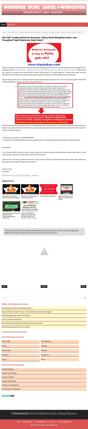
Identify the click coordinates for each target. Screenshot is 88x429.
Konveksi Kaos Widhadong (11, 389)
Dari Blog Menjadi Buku (48, 196)
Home (3, 25)
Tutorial (4, 359)
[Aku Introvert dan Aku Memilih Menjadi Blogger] (11, 189)
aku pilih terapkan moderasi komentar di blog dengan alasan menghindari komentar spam (44, 70)
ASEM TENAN (6, 341)
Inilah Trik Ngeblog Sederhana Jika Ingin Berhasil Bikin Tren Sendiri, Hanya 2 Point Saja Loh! (28, 216)
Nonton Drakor (6, 350)
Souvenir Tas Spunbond (10, 385)
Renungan (44, 350)
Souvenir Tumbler (8, 377)
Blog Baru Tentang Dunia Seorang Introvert (29, 197)
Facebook (52, 422)
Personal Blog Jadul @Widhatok (46, 425)
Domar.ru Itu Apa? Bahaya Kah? (12, 319)
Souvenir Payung (7, 369)
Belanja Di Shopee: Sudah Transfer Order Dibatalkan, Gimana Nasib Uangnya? (27, 312)
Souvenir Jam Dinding (9, 373)
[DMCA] (8, 396)
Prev (4, 286)
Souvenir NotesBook (9, 381)
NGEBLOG (44, 346)
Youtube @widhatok (64, 422)
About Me (11, 25)
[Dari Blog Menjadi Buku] (48, 189)
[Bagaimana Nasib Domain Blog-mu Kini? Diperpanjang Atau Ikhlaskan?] (11, 206)
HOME (19, 422)
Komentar (35, 175)
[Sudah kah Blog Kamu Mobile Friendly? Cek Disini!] (67, 189)
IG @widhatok (27, 422)
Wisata (43, 359)
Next (83, 286)
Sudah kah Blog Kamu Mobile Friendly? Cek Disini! (65, 197)
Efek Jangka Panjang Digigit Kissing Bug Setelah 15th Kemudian (22, 323)
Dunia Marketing (46, 341)
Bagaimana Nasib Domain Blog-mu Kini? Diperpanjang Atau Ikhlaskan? (11, 215)
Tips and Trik (45, 355)
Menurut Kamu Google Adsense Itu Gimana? (16, 327)
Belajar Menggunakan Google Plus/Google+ (16, 315)
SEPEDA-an (5, 355)
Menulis (4, 346)
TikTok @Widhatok (40, 422)
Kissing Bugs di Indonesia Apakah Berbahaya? (17, 308)
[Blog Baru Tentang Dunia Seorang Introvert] (30, 189)
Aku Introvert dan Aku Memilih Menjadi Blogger (11, 197)
